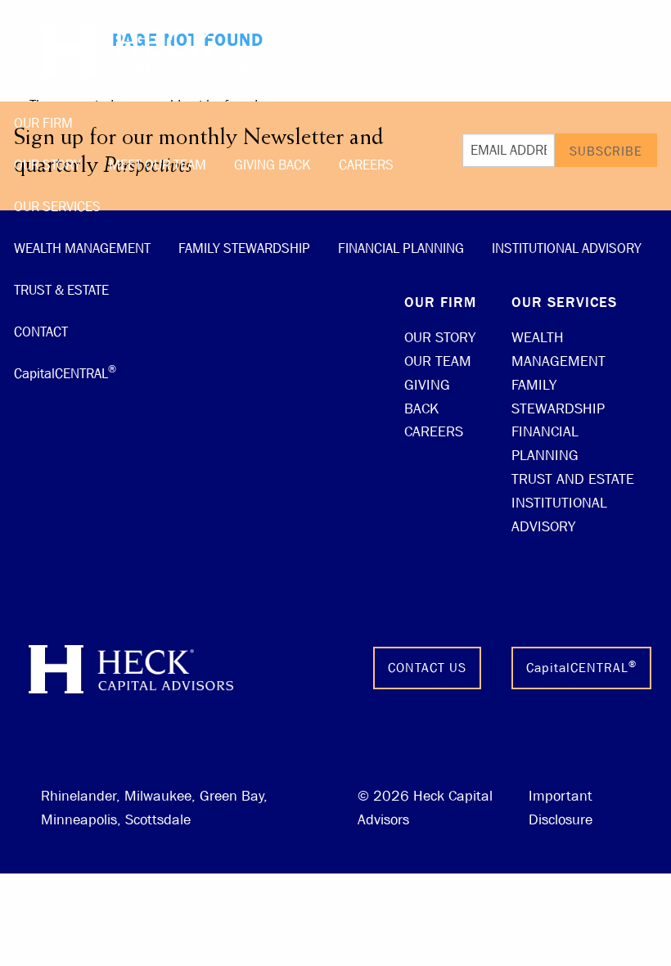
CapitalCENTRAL (65, 371)
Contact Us (427, 667)
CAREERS (433, 431)
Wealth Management (82, 248)
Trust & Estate (61, 290)
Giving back (272, 165)
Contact (41, 332)
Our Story (47, 165)
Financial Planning (401, 248)
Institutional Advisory (567, 248)
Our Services (57, 206)
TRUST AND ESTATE (572, 479)
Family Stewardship (244, 248)
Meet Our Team (157, 165)
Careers (366, 165)
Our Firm (43, 123)
